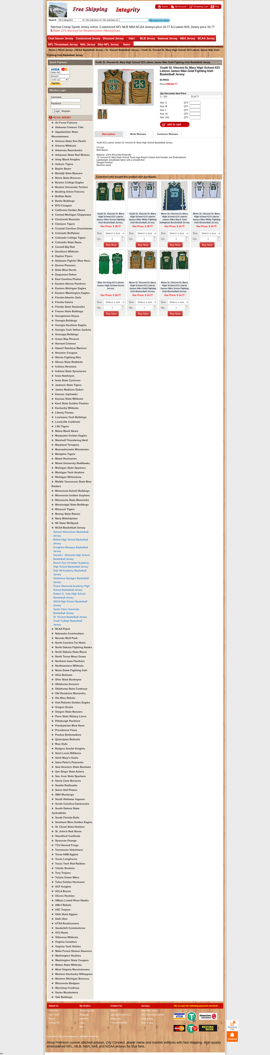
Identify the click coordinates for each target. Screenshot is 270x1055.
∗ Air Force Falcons (64, 122)
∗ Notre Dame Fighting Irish (69, 670)
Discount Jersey (113, 38)
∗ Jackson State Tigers (66, 384)
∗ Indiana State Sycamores (68, 371)
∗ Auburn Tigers (62, 164)
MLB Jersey (147, 38)
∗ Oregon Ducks (62, 707)
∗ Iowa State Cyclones (66, 380)
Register (66, 111)
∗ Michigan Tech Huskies (67, 472)
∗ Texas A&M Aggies (64, 854)
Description (108, 134)
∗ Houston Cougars (64, 352)
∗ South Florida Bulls (65, 817)
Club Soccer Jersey (60, 38)
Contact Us (54, 1022)
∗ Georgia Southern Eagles (69, 325)
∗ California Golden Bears (68, 210)
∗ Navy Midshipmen (64, 518)
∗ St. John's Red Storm (66, 831)
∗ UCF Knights (61, 886)
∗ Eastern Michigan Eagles (68, 288)
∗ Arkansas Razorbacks (66, 150)
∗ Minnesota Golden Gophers (70, 495)
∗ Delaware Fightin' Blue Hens (70, 260)
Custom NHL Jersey (186, 27)
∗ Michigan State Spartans (68, 467)
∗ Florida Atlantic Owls (66, 297)
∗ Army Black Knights (65, 159)
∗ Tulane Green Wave (65, 877)
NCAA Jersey (206, 38)
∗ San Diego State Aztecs (67, 771)
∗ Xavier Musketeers (64, 992)
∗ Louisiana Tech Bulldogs (69, 417)
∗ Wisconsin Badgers (65, 983)
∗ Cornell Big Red (63, 246)
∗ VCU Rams (59, 932)
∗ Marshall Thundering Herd (69, 440)
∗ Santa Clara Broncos (66, 780)
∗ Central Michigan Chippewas (71, 214)
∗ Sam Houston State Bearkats (71, 766)
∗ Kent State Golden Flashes (70, 403)
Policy (52, 1018)
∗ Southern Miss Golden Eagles (71, 822)
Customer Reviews (167, 134)
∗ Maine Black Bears (64, 430)
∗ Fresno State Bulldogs (67, 311)
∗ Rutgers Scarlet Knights (68, 748)
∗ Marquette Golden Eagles (69, 435)
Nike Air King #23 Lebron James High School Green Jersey (110, 285)
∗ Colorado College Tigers (68, 237)
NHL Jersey (87, 44)
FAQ (216, 6)
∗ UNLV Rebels (61, 904)
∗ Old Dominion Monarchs (68, 693)
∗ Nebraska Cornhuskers (67, 633)
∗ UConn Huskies (63, 895)
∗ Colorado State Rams (66, 242)
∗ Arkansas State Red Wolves (70, 154)
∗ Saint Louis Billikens (66, 753)
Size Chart (54, 1014)
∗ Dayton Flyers (62, 256)
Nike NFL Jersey (108, 44)
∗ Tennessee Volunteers (67, 849)
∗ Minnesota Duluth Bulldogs (70, 490)
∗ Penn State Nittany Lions (68, 716)
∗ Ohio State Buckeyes (66, 679)
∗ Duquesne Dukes (64, 274)
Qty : (99, 238)
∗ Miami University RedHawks (70, 463)
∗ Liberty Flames (62, 412)
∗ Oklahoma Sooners (65, 684)
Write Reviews (138, 134)
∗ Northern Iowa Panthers (68, 661)
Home (164, 6)
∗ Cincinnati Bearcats (65, 219)
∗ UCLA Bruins (61, 891)
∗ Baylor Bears (61, 168)
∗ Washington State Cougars (70, 960)
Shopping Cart (200, 6)
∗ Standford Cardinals (65, 835)
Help (82, 1022)
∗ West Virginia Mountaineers (70, 969)
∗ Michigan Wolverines (66, 476)
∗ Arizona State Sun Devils (68, 141)
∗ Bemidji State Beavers (66, 173)
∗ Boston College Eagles (67, 182)
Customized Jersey (88, 38)
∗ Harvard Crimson (63, 343)
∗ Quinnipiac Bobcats (65, 739)
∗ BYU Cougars (61, 205)
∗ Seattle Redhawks (64, 785)
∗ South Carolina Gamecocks (70, 803)
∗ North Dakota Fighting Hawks (71, 647)
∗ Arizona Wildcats (63, 145)
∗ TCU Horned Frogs (64, 845)
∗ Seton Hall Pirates (64, 789)
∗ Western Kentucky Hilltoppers (72, 974)
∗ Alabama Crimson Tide (67, 127)
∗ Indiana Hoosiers (63, 366)
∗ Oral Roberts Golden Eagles (70, 702)
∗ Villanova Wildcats (64, 937)
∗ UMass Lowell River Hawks (70, 900)
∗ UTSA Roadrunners (65, 923)
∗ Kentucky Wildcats (65, 407)
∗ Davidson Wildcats (65, 251)
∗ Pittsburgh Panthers (65, 720)
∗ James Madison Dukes (67, 389)
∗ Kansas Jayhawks (64, 394)
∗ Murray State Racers (65, 513)
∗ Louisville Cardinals (65, 421)
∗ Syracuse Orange (64, 840)
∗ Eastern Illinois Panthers (68, 283)
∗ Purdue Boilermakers (66, 734)
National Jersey (167, 38)
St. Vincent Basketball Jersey (121, 50)
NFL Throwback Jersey (63, 44)
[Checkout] (232, 1036)
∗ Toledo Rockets (63, 868)
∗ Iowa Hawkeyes (62, 375)
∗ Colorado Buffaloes (65, 233)
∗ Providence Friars (64, 730)
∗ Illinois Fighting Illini (66, 357)
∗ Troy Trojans (61, 872)
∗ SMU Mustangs (62, 794)
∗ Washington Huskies (66, 955)
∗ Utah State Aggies (64, 914)
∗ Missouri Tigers (63, 509)
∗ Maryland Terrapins (65, 444)
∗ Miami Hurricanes (64, 458)
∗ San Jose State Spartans (68, 776)
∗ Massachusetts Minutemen (70, 449)
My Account (180, 6)
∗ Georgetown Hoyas (65, 315)
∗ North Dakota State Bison (69, 651)
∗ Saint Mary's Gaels (64, 757)
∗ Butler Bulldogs (63, 200)
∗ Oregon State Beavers (66, 711)
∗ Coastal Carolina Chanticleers (71, 228)
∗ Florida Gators (62, 302)
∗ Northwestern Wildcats (67, 665)
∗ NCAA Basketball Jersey (68, 527)
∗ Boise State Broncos (66, 177)
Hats (132, 38)
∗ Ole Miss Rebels (63, 697)
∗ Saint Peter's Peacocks (67, 762)
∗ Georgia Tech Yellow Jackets (71, 329)
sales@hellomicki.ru (120, 1014)
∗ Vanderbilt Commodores (68, 928)
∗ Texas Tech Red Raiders (68, 863)
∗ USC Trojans (61, 909)
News (126, 44)
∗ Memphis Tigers (63, 453)
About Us (53, 1010)
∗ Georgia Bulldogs (64, 320)
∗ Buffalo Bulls (61, 196)
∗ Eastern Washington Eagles (70, 292)
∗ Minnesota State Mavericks (70, 500)
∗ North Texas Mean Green (68, 656)
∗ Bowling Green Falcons (67, 191)
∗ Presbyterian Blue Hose (67, 725)
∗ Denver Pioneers (63, 265)
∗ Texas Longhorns (64, 858)
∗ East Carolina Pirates (66, 279)
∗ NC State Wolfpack (64, 523)
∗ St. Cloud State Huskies (68, 826)
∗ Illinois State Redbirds (67, 361)
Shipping (84, 1014)
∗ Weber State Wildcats (66, 964)
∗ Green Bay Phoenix (65, 338)
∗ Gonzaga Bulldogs (64, 334)
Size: (99, 233)
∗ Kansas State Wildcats (67, 398)
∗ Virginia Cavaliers (64, 941)
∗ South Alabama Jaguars (68, 799)
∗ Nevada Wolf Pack (64, 638)
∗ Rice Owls (59, 743)
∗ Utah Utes (59, 918)
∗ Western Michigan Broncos (70, 978)
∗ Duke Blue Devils (63, 269)
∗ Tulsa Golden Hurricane (68, 881)
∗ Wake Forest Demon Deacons (71, 951)
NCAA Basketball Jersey (89, 50)
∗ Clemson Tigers (63, 223)
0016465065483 (118, 1022)
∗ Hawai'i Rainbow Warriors (69, 348)
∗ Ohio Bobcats (61, 674)
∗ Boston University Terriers (69, 187)
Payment (84, 1018)
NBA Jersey (187, 38)
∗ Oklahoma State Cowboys (69, 688)
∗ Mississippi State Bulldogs (70, 504)
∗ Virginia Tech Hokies (66, 946)
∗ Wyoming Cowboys (65, 987)
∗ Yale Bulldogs (61, 997)
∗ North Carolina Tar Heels (68, 642)
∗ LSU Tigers (60, 426)
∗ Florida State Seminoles (68, 306)
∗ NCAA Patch (60, 628)
